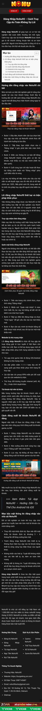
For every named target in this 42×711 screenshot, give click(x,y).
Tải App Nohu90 (10, 649)
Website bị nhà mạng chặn (16, 69)
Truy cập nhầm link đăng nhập (17, 64)
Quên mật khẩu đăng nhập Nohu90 (19, 67)
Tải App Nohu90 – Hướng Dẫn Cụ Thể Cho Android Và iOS (22, 503)
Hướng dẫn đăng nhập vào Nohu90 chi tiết (19, 57)
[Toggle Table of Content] (35, 53)
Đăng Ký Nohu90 (10, 639)
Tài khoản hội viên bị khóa (16, 72)
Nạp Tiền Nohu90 (11, 653)
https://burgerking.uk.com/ (21, 676)
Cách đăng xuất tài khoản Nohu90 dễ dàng (19, 74)
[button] (3, 4)
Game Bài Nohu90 (32, 653)
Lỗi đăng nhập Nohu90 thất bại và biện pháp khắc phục (21, 60)
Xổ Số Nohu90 (30, 649)
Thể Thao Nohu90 (32, 646)
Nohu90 (5, 609)
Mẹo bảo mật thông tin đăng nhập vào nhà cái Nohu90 (21, 78)
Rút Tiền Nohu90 (10, 657)
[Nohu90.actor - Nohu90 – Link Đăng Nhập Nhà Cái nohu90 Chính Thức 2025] (21, 4)
